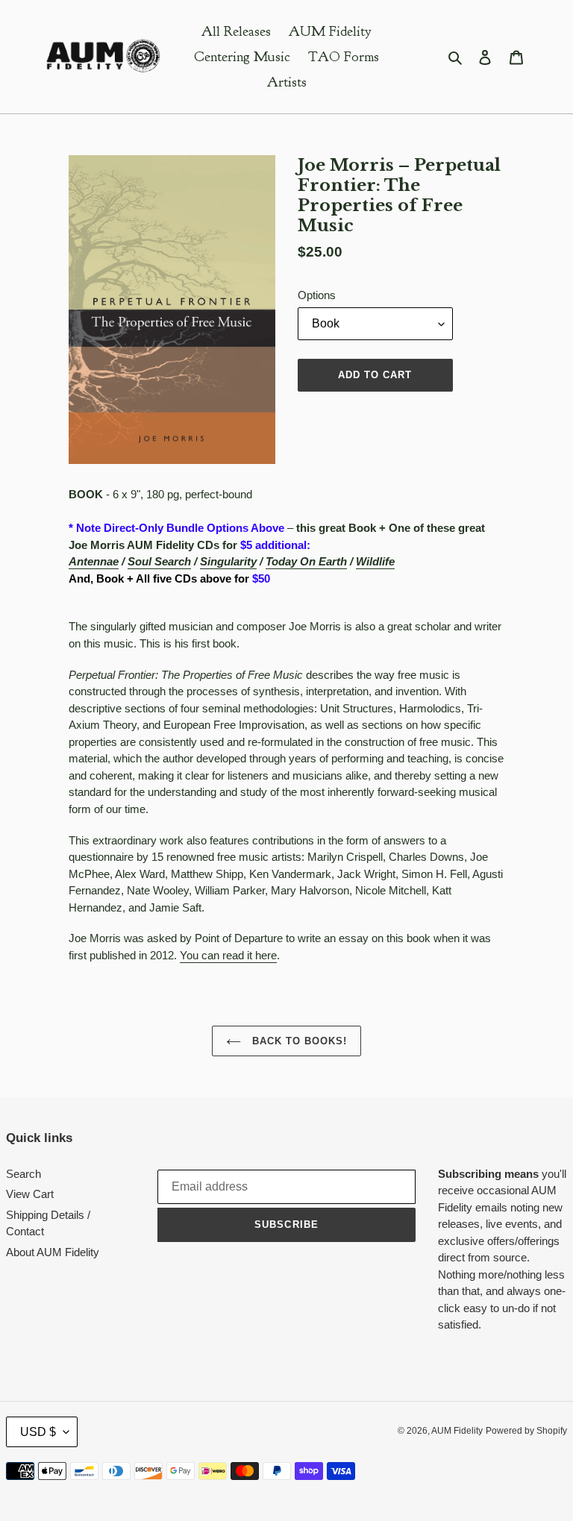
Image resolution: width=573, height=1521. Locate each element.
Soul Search (159, 561)
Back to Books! (298, 1041)
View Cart (30, 1194)
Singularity (228, 561)
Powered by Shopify (526, 1431)
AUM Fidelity (457, 1431)
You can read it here (228, 955)
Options (317, 295)
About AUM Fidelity (52, 1252)
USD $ (38, 1432)
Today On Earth (306, 561)
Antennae (94, 561)
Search (23, 1173)
